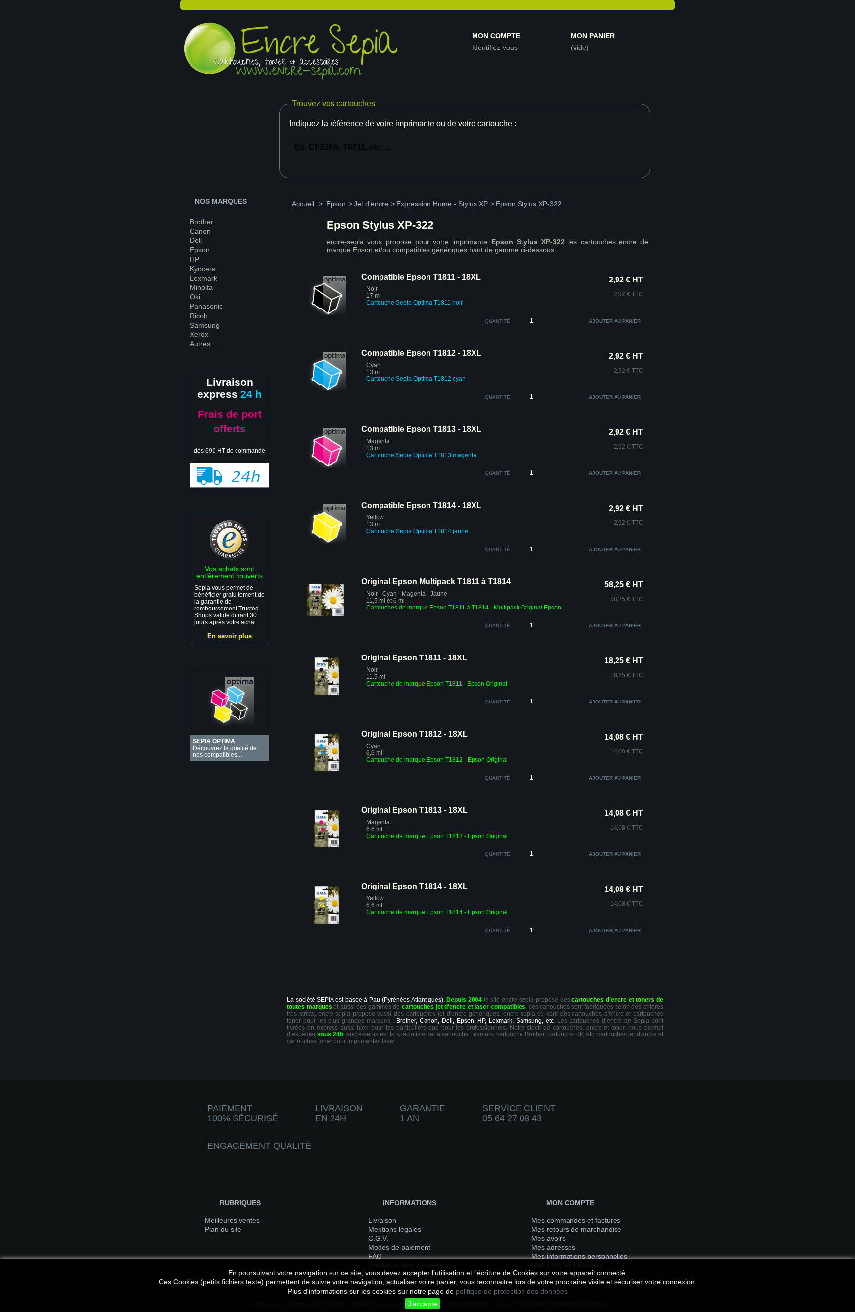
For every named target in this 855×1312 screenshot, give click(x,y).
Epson (200, 250)
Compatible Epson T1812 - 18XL (421, 353)
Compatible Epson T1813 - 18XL (421, 429)
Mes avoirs (548, 1238)
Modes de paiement (399, 1247)
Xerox (199, 334)
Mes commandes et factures (575, 1220)
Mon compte (496, 36)
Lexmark (203, 278)
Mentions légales (394, 1229)
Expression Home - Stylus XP (442, 204)
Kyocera (203, 269)
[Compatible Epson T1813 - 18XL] (326, 465)
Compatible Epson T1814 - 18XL (421, 505)
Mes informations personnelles (579, 1256)
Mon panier (593, 36)
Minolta (201, 287)
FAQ (375, 1256)
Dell (196, 240)
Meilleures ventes (232, 1220)
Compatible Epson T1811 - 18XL (421, 277)
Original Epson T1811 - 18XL (414, 658)
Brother (201, 222)
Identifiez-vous (495, 47)
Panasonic (206, 306)
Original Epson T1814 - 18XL (414, 886)
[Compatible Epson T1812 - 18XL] (326, 389)
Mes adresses (553, 1247)
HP (194, 259)
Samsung (205, 325)
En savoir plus (229, 636)
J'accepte (422, 1304)
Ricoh (199, 316)
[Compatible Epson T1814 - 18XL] (326, 541)
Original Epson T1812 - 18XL (414, 734)
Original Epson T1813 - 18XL (414, 810)
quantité (497, 321)
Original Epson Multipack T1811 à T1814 (436, 581)
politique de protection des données (512, 1291)
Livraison (382, 1220)
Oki (195, 297)
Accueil (303, 204)
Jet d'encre (371, 204)
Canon (200, 231)
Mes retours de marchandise (576, 1229)
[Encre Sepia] (291, 53)
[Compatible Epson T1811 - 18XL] (326, 313)
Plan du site (223, 1229)
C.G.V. (378, 1238)
